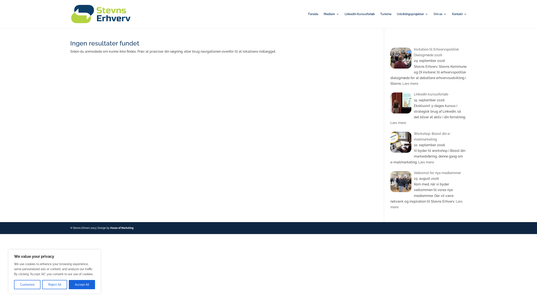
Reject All (54, 284)
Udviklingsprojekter (410, 14)
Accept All (82, 284)
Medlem (329, 14)
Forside (313, 14)
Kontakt (457, 14)
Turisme (385, 14)
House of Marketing (122, 227)
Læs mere (410, 84)
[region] (54, 272)
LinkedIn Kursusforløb (360, 14)
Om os (438, 14)
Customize (27, 284)
